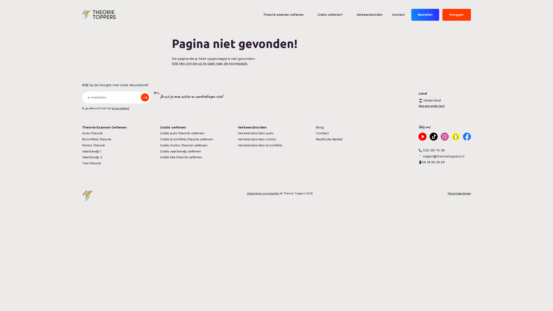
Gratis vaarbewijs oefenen (180, 151)
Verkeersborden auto (255, 133)
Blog (320, 127)
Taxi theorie (91, 163)
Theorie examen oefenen (283, 15)
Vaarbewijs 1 (92, 151)
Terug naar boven (459, 193)
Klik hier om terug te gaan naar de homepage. (210, 63)
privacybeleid (120, 108)
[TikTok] (434, 137)
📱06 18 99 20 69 (431, 162)
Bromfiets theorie (96, 139)
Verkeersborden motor (257, 139)
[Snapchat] (456, 137)
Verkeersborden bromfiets (260, 145)
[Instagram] (445, 137)
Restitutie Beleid (329, 139)
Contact (398, 15)
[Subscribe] (145, 97)
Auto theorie (92, 133)
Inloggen (456, 15)
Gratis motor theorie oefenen (183, 145)
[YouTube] (422, 137)
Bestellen (425, 15)
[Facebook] (467, 137)
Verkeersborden (370, 15)
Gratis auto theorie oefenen (182, 133)
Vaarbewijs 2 (92, 157)
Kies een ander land (432, 106)
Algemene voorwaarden (263, 193)
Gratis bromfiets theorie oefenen (186, 139)
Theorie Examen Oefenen (104, 127)
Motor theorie (93, 145)
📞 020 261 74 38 (431, 150)
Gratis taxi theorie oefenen (181, 157)
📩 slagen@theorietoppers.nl (441, 156)
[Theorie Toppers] (99, 14)
